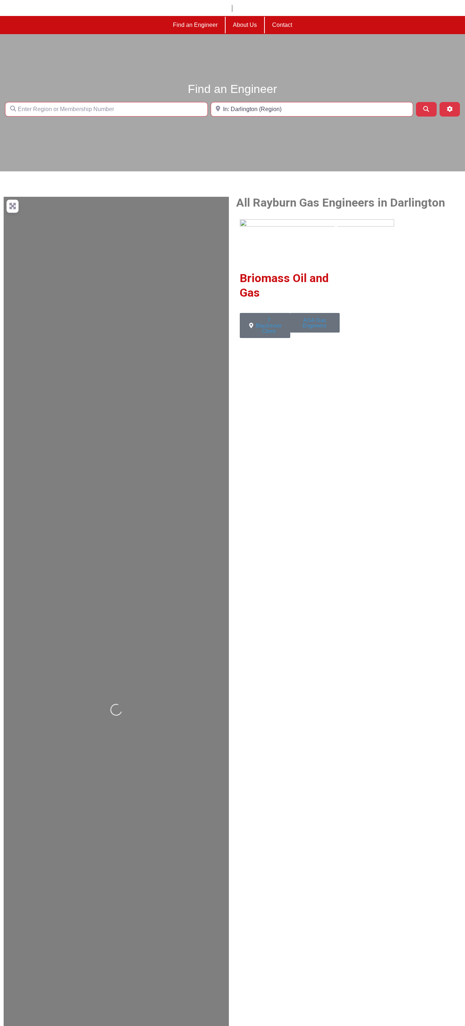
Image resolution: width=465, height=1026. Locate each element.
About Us (245, 25)
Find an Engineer (195, 25)
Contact (282, 25)
